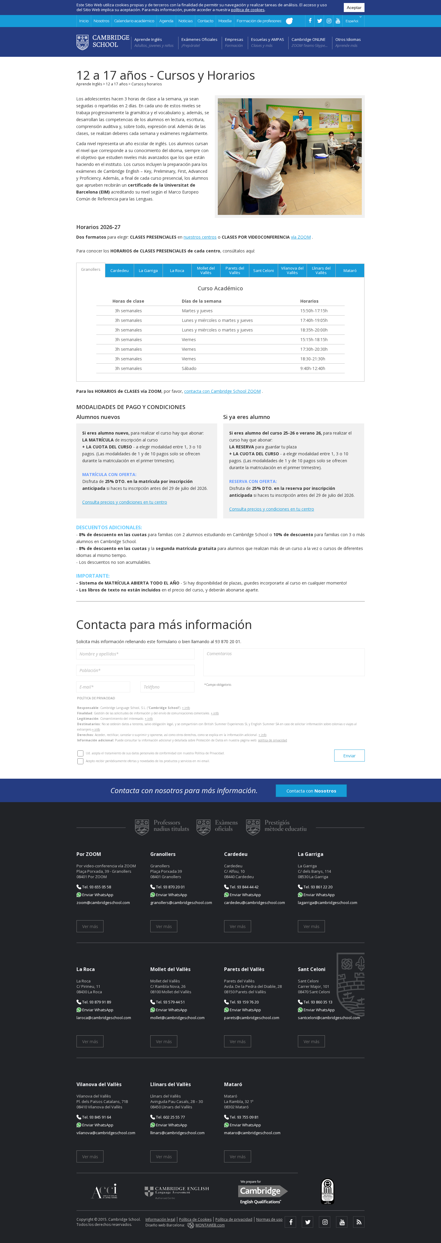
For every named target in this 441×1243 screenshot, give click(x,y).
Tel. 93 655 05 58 (96, 887)
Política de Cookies (195, 1219)
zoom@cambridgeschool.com (103, 902)
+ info (186, 708)
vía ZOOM (301, 237)
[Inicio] (102, 42)
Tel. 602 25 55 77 (170, 1117)
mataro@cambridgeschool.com (252, 1132)
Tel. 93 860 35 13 (317, 1002)
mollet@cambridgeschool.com (177, 1017)
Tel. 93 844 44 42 (244, 887)
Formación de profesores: (260, 21)
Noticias (185, 21)
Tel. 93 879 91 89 (96, 1002)
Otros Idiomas (348, 39)
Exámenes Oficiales (200, 39)
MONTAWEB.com (210, 1225)
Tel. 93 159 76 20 (244, 1002)
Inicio (83, 21)
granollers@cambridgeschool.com (181, 902)
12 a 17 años (117, 84)
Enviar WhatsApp (97, 894)
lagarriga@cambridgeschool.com (327, 902)
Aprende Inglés (148, 39)
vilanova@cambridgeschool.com (105, 1132)
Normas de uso (269, 1219)
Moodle (225, 21)
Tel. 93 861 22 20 (317, 887)
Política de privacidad (233, 1219)
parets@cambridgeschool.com (251, 1017)
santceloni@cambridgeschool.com (329, 1017)
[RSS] (358, 1222)
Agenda (166, 21)
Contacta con (311, 791)
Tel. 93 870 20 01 (170, 887)
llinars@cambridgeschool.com (177, 1132)
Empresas (234, 39)
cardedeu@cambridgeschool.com (254, 902)
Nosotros (101, 21)
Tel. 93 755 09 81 (244, 1117)
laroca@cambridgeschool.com (103, 1017)
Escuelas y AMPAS (267, 39)
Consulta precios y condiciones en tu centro (124, 502)
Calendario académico (134, 21)
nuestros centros (200, 237)
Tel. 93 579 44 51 (170, 1002)
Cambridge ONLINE (309, 39)
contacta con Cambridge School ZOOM (222, 391)
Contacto (205, 21)
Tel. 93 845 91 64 (96, 1117)
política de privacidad (272, 740)
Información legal (160, 1219)
